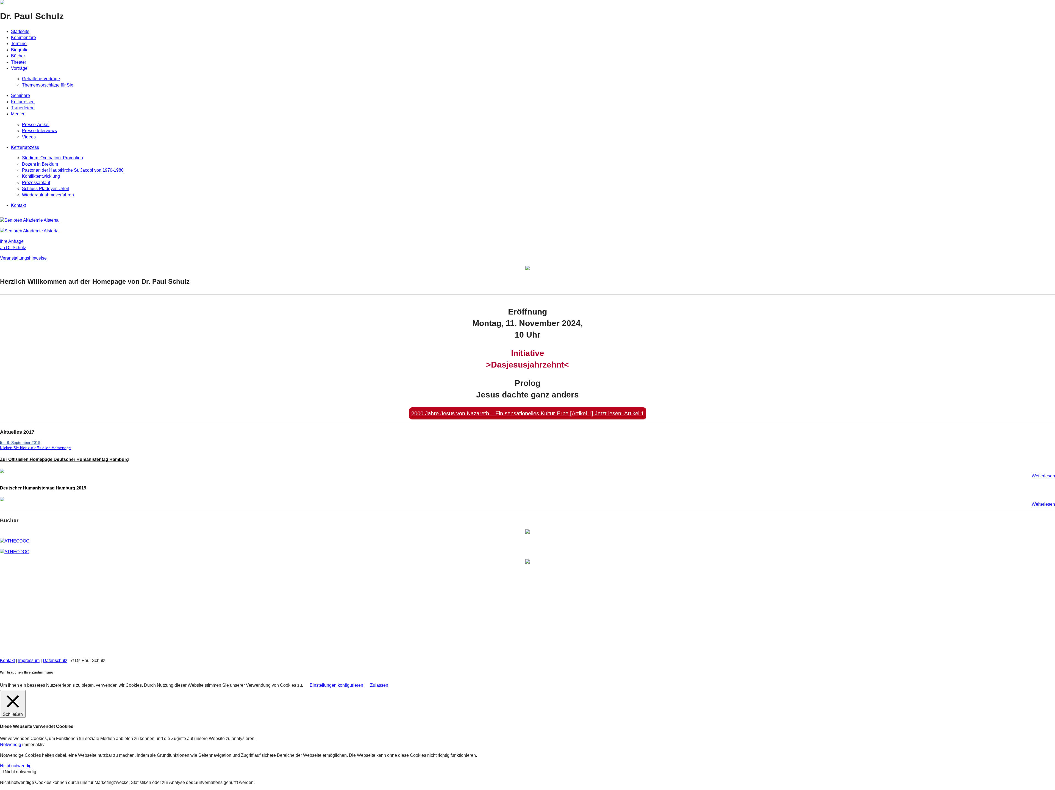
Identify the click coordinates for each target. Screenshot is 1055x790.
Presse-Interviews (39, 130)
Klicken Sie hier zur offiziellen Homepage (35, 448)
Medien (18, 114)
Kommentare (23, 37)
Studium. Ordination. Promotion (52, 157)
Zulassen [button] (379, 685)
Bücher (18, 56)
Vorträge (19, 68)
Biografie (20, 50)
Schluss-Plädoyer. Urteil (45, 188)
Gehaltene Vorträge (41, 78)
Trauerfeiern (23, 107)
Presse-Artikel (35, 124)
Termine (19, 43)
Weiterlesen (1043, 476)
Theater (18, 62)
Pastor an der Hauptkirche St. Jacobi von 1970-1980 (73, 170)
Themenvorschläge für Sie (47, 85)
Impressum (29, 660)
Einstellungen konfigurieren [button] (336, 685)
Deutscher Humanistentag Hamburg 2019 (43, 488)
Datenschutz (55, 660)
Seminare (20, 95)
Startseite (20, 31)
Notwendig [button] (11, 744)
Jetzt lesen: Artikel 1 (527, 413)
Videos (29, 137)
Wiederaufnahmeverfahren (48, 195)
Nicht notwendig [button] (16, 765)
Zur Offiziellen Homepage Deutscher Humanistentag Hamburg (64, 459)
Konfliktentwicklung (41, 176)
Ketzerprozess (25, 147)
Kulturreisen (23, 101)
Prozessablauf (36, 182)
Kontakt (18, 205)
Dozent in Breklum (40, 164)
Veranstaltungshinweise (23, 258)
